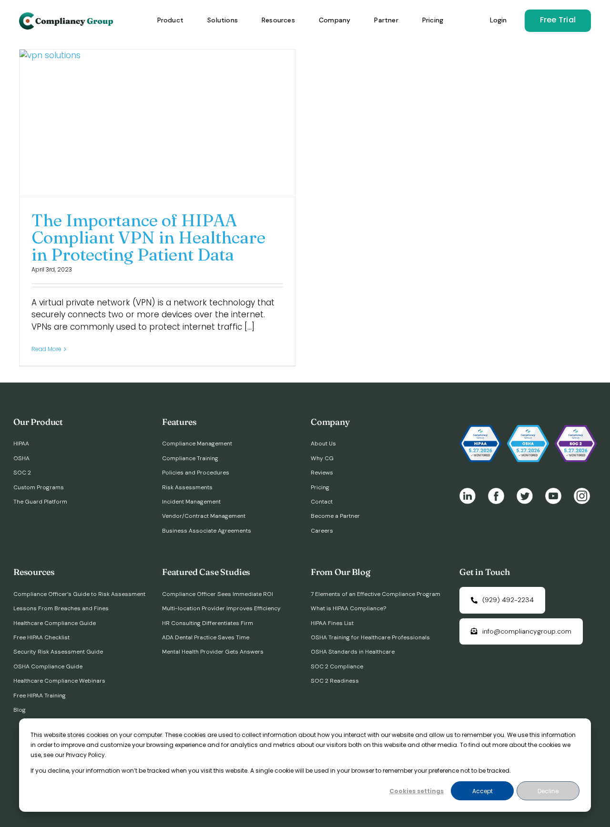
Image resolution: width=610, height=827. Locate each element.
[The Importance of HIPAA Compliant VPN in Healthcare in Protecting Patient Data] (157, 123)
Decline (548, 791)
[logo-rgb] (67, 16)
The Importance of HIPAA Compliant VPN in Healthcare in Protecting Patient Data (148, 237)
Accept (482, 791)
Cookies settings (416, 791)
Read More (46, 349)
